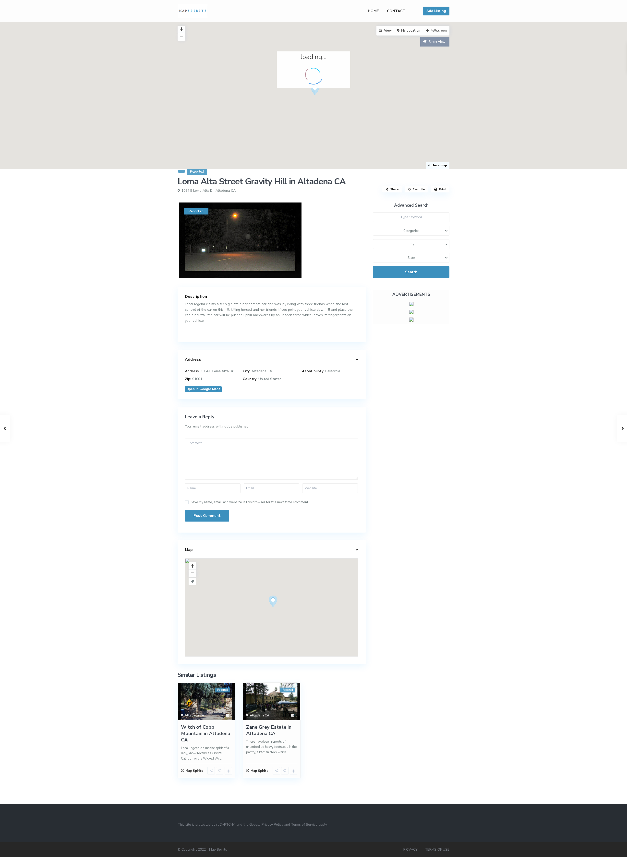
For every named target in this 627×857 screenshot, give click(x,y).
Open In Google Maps (203, 389)
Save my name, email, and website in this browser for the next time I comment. (250, 502)
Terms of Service (304, 824)
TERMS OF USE (437, 849)
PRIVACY (410, 849)
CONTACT (396, 11)
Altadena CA (226, 190)
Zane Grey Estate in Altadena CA (268, 730)
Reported (197, 171)
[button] (317, 90)
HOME (373, 11)
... (220, 758)
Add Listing (436, 11)
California (332, 371)
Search (411, 272)
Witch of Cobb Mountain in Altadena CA (205, 733)
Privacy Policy (272, 824)
